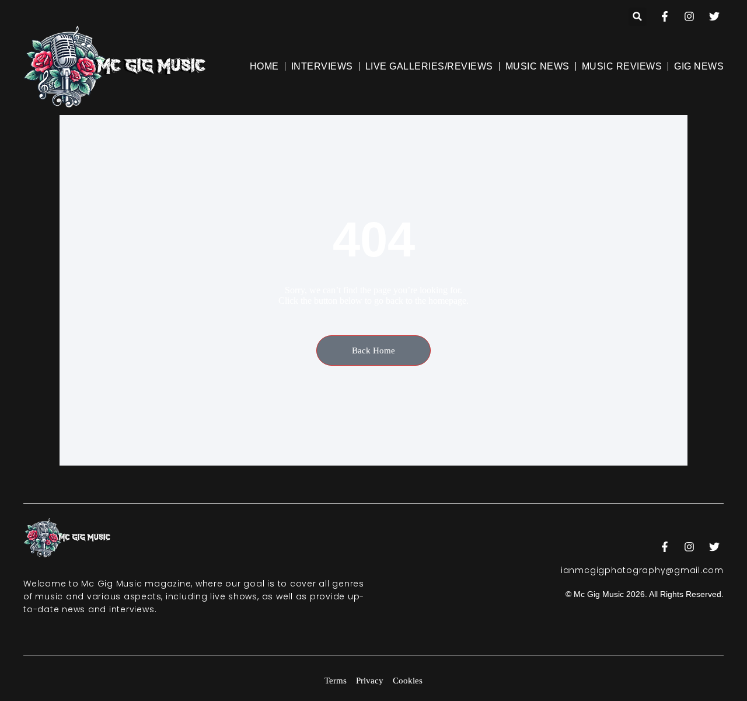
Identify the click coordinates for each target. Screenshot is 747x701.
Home (264, 66)
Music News (537, 66)
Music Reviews (622, 66)
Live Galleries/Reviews (429, 66)
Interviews (322, 66)
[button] (638, 17)
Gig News (699, 66)
